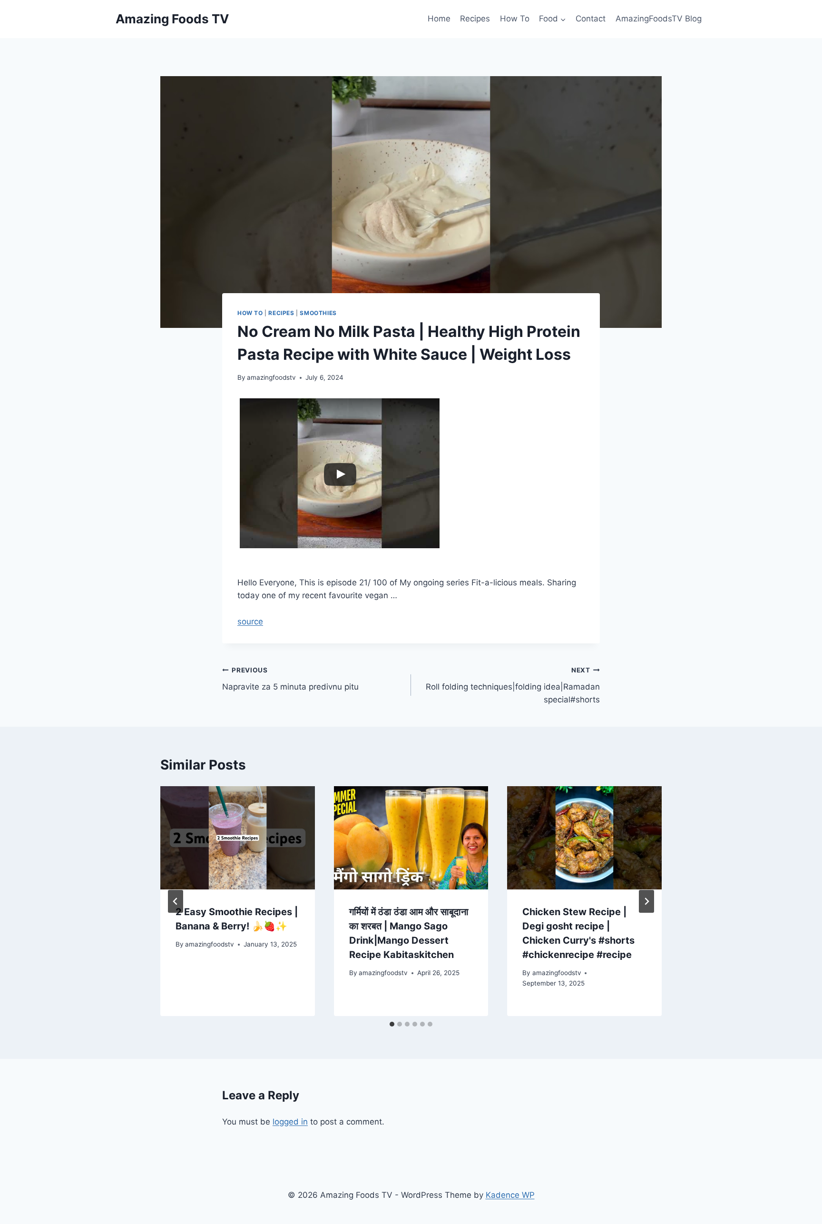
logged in (290, 1121)
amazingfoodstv (271, 377)
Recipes (475, 18)
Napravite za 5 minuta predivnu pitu (290, 678)
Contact (591, 18)
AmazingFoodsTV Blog (659, 18)
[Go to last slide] (175, 901)
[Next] (646, 901)
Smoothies (318, 312)
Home (439, 18)
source (250, 621)
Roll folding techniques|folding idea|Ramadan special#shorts (513, 685)
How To (514, 18)
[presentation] (237, 837)
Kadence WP (510, 1195)
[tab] (392, 1024)
